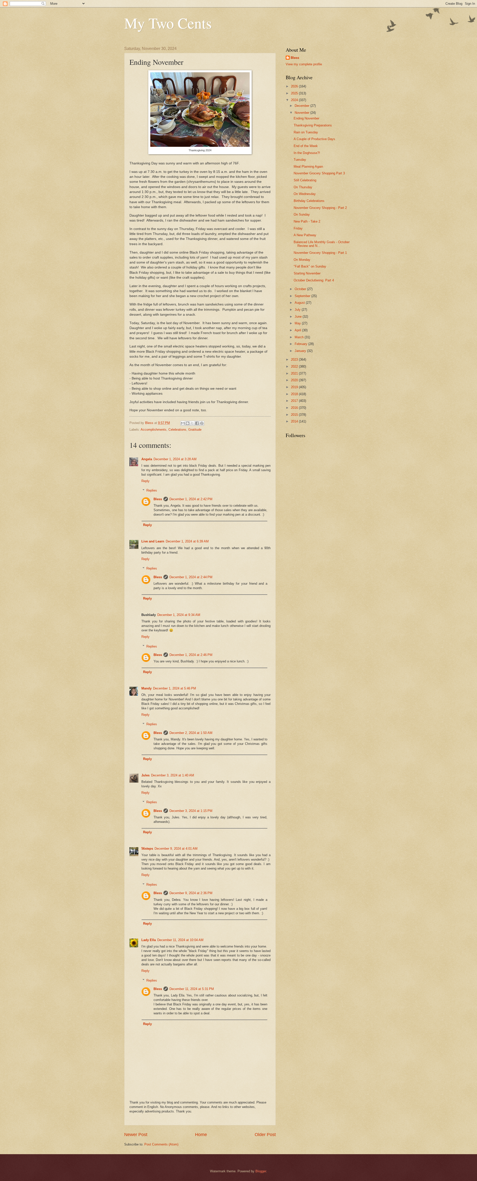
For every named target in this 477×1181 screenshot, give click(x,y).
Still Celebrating (305, 180)
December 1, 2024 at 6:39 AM (187, 541)
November (302, 112)
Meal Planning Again (308, 166)
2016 (295, 408)
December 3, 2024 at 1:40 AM (172, 775)
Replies (151, 490)
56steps (147, 848)
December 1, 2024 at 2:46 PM (190, 655)
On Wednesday (305, 194)
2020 (295, 380)
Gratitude (194, 429)
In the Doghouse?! (307, 153)
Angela (146, 459)
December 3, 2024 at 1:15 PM (190, 811)
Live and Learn (152, 541)
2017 (295, 401)
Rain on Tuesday (306, 132)
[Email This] (182, 423)
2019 (295, 387)
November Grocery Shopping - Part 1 (320, 253)
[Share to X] (192, 423)
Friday (298, 228)
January (301, 351)
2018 (295, 394)
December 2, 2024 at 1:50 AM (190, 733)
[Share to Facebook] (197, 423)
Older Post (265, 1134)
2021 (295, 373)
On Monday (302, 260)
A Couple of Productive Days (314, 139)
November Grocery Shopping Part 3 (319, 173)
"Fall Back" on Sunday (310, 266)
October (301, 289)
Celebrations (177, 429)
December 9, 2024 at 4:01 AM (176, 848)
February (301, 344)
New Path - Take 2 (307, 221)
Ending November (306, 118)
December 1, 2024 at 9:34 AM (178, 615)
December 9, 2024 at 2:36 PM (190, 893)
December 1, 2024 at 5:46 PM (174, 688)
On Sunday (302, 214)
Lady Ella (148, 940)
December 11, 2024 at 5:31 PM (191, 989)
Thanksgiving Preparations (313, 125)
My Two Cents (168, 23)
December (302, 106)
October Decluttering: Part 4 (314, 280)
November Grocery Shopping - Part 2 (320, 208)
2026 (295, 86)
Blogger (260, 1171)
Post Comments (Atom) (161, 1144)
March (300, 337)
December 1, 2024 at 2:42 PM (190, 499)
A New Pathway (305, 235)
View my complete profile (304, 64)
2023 (295, 359)
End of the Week (306, 146)
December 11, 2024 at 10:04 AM (180, 940)
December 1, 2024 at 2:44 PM (190, 577)
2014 (295, 421)
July (298, 309)
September (303, 296)
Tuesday (300, 159)
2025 (295, 93)
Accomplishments (153, 429)
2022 (295, 366)
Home (201, 1134)
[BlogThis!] (187, 423)
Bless (158, 499)
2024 (295, 100)
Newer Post (135, 1134)
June (299, 316)
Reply (145, 481)
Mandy (146, 688)
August (300, 303)
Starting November (307, 273)
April (298, 330)
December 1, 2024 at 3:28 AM (175, 459)
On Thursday (303, 187)
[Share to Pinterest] (201, 423)
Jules (145, 775)
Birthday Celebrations (309, 201)
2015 (295, 415)
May (298, 323)
